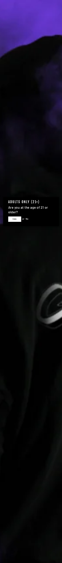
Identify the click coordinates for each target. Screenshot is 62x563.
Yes (15, 219)
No (27, 218)
